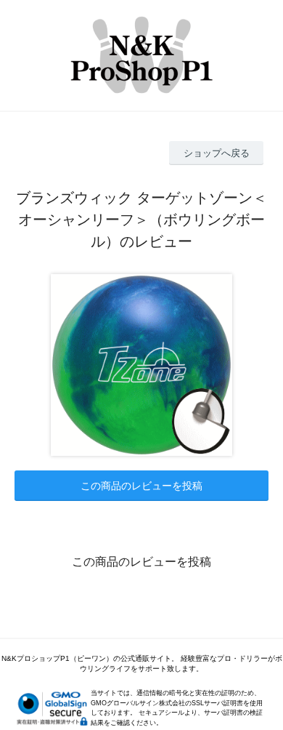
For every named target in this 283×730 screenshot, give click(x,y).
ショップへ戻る (217, 153)
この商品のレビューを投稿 (141, 486)
